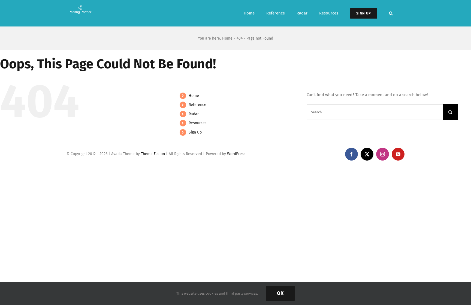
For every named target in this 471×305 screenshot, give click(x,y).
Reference (197, 104)
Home (194, 95)
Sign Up (195, 132)
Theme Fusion (153, 154)
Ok (280, 293)
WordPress (236, 154)
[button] (391, 13)
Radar (194, 114)
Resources (198, 123)
